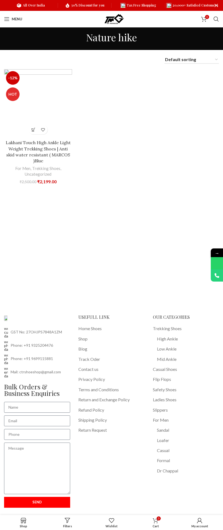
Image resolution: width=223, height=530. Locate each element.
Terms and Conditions (98, 389)
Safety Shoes (164, 389)
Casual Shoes (165, 369)
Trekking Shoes (46, 168)
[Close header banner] (216, 5)
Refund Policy (91, 409)
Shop (83, 338)
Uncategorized (38, 174)
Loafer (163, 440)
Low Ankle (166, 348)
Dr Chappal (167, 470)
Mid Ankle (166, 359)
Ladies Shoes (164, 399)
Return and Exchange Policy (104, 399)
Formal (163, 460)
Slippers (160, 409)
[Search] (216, 19)
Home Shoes (90, 328)
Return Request (92, 430)
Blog (82, 348)
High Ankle (167, 338)
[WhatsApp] (217, 263)
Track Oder (89, 359)
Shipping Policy (92, 419)
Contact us (88, 369)
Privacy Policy (91, 379)
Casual (163, 450)
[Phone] (217, 275)
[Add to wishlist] (43, 129)
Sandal (163, 430)
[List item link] (37, 345)
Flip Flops (162, 379)
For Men (22, 168)
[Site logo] (114, 18)
